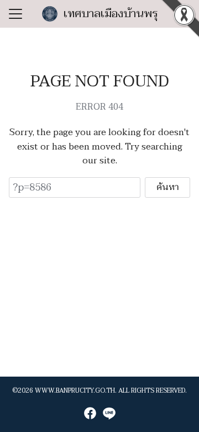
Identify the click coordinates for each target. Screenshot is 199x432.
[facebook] (90, 413)
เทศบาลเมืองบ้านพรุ (111, 13)
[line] (109, 413)
